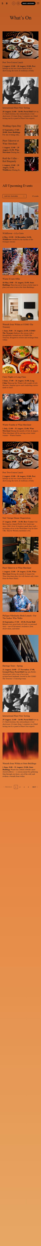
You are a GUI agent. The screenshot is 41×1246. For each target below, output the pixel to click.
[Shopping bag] (18, 3)
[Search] (13, 3)
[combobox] (14, 196)
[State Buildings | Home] (5, 3)
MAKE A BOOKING (28, 3)
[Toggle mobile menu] (38, 3)
